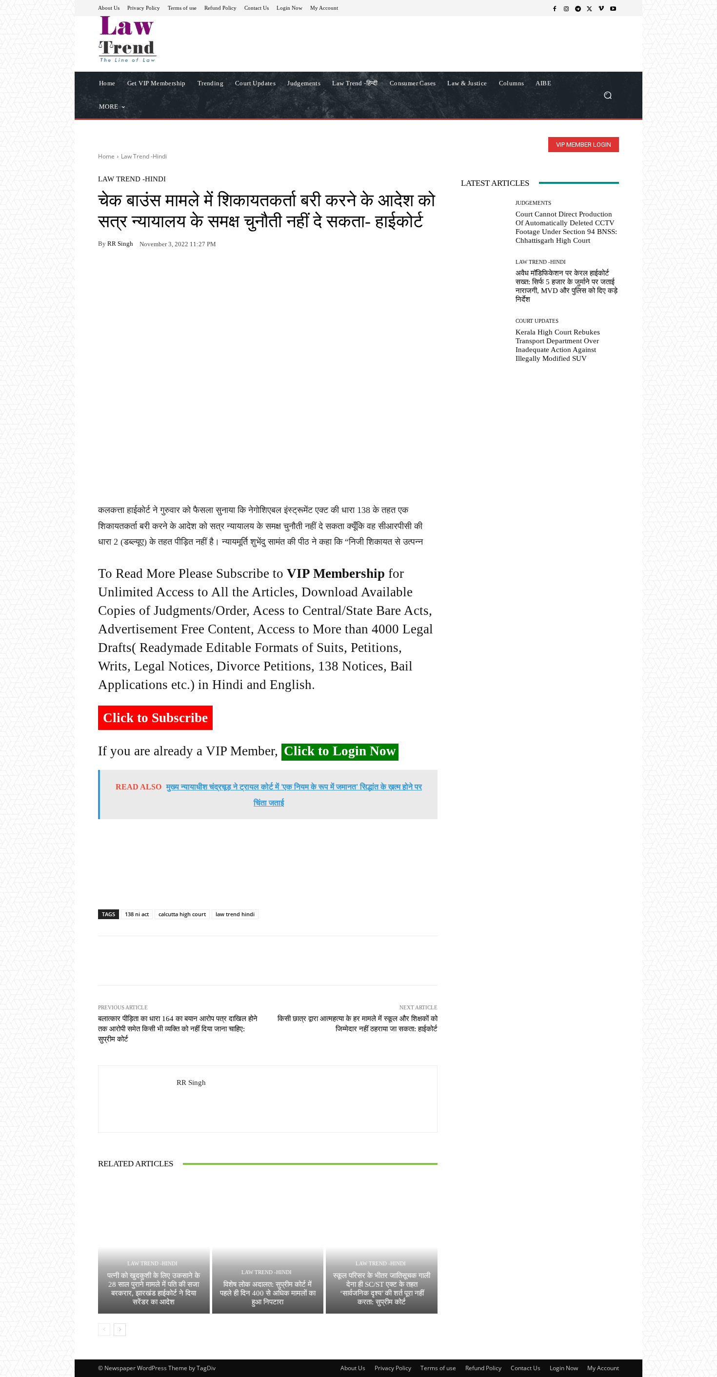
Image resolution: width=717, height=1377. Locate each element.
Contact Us (525, 1368)
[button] (607, 94)
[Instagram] (566, 8)
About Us (352, 1368)
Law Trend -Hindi (144, 156)
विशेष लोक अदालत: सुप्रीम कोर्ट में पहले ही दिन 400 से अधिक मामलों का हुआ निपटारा (268, 1293)
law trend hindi (235, 914)
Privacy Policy (393, 1368)
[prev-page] (104, 1329)
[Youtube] (613, 8)
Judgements (533, 203)
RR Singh (120, 243)
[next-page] (120, 1329)
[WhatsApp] (130, 274)
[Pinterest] (197, 274)
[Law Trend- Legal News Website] (168, 39)
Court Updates (537, 321)
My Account (603, 1368)
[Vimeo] (601, 8)
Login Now (564, 1368)
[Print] (175, 274)
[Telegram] (578, 8)
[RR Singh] (137, 1099)
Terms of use (438, 1368)
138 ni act (137, 914)
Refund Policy (483, 1368)
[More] (220, 274)
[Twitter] (590, 8)
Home (106, 156)
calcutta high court (182, 914)
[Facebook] (554, 8)
